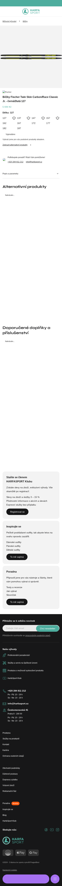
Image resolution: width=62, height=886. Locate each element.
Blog (5, 815)
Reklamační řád (9, 791)
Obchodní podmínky (11, 768)
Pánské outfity (13, 546)
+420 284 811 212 (15, 162)
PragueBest (34, 862)
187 (19, 128)
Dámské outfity (13, 542)
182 (4, 128)
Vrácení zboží (8, 785)
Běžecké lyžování (9, 21)
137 (19, 118)
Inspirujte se (8, 809)
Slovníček (11, 595)
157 (48, 118)
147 (33, 118)
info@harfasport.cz (34, 162)
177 (48, 123)
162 (4, 123)
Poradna (10, 803)
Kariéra (6, 750)
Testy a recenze (14, 587)
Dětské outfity (13, 550)
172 (33, 123)
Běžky (25, 21)
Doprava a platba (10, 780)
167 (19, 123)
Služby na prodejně (11, 739)
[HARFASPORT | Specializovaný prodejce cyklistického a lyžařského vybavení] (31, 11)
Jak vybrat (11, 591)
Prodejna (6, 733)
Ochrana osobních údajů (13, 756)
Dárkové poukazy (10, 774)
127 (4, 118)
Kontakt (6, 744)
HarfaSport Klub (9, 821)
